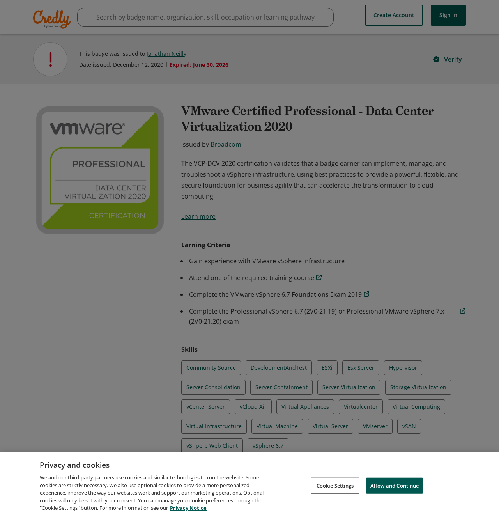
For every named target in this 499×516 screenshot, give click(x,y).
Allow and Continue (394, 485)
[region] (249, 484)
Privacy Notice (188, 507)
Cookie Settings (335, 485)
